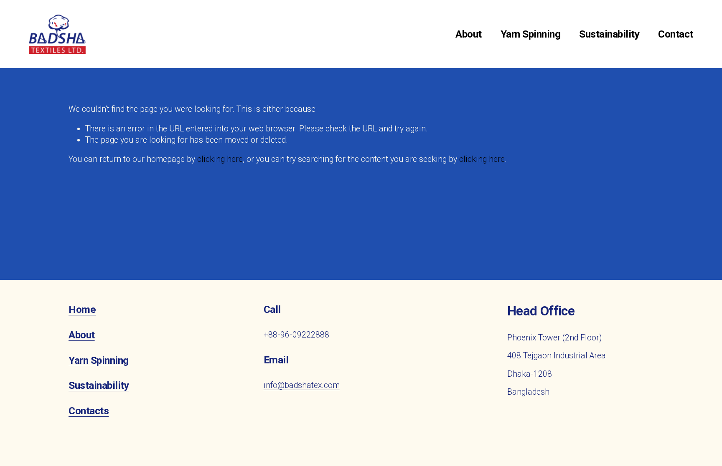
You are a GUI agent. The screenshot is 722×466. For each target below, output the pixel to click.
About (468, 34)
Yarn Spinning (531, 34)
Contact (675, 34)
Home (82, 309)
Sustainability (609, 34)
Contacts (89, 411)
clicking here (220, 159)
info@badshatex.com (302, 385)
